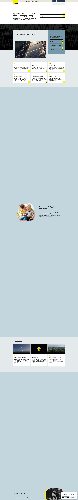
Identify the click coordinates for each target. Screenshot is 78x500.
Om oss (39, 4)
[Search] (64, 4)
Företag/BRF (32, 1)
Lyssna (59, 1)
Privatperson (28, 1)
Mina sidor (54, 1)
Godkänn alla (65, 497)
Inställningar (72, 497)
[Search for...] (57, 4)
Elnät (24, 4)
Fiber (27, 4)
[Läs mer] (29, 71)
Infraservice (31, 4)
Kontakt (43, 4)
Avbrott (35, 4)
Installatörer (37, 1)
